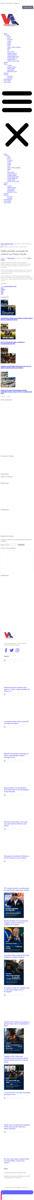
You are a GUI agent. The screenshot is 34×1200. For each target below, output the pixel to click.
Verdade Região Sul (12, 58)
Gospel (9, 42)
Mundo (9, 44)
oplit (9, 286)
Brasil (8, 38)
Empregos (10, 77)
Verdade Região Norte (13, 56)
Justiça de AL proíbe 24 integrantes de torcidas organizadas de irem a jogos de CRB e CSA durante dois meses (16, 392)
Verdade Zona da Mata (13, 61)
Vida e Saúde (10, 51)
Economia (10, 39)
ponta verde (13, 286)
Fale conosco (7, 82)
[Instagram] (17, 650)
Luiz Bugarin (10, 70)
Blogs (5, 64)
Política (6, 62)
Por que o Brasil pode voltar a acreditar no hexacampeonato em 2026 (13, 342)
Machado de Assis (12, 71)
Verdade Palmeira (11, 55)
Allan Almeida (11, 68)
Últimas (3, 259)
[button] (17, 118)
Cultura (9, 41)
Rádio (8, 48)
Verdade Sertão (11, 59)
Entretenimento (8, 79)
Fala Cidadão (7, 80)
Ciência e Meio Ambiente (14, 47)
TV (8, 50)
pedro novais (11, 258)
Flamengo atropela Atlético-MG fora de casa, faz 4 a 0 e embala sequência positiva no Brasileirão (16, 367)
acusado (6, 286)
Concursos (10, 76)
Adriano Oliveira (11, 67)
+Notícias (6, 35)
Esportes (6, 73)
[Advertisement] (17, 223)
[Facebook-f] (6, 650)
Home (5, 33)
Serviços (6, 74)
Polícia (9, 36)
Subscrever (21, 544)
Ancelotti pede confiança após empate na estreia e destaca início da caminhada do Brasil (17, 318)
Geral (8, 45)
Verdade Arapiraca (12, 53)
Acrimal (9, 65)
